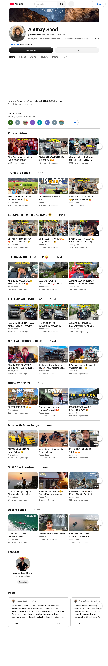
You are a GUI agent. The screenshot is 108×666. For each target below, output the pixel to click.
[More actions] (36, 158)
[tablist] (54, 57)
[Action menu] (65, 624)
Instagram (15, 44)
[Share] (48, 624)
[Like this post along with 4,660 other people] (12, 624)
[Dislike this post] (21, 624)
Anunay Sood (13, 202)
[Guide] (5, 4)
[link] (39, 613)
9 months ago (34, 601)
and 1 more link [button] (26, 44)
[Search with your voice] (71, 4)
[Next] (99, 146)
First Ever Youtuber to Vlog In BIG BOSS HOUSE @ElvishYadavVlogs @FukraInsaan (36, 101)
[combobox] (47, 4)
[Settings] (86, 4)
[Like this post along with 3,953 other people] (75, 624)
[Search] (61, 4)
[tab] (12, 57)
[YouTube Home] (16, 4)
